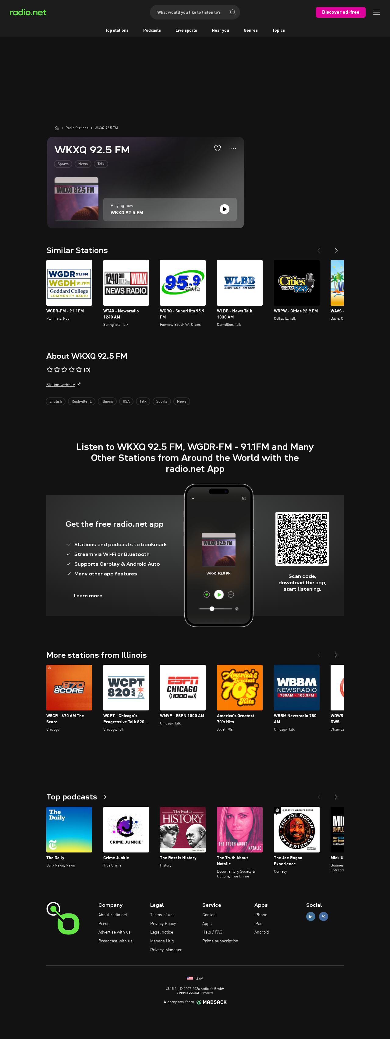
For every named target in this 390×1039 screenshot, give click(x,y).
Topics (278, 30)
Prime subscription (220, 941)
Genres (251, 30)
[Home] (56, 128)
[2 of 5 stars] (57, 369)
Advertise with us (114, 932)
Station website (60, 385)
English (55, 402)
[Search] (232, 12)
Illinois (107, 402)
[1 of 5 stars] (49, 369)
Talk (101, 164)
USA (126, 402)
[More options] (233, 148)
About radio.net (112, 915)
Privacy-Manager (166, 950)
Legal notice (161, 932)
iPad (258, 924)
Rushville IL (82, 402)
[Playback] (224, 209)
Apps (207, 924)
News (83, 164)
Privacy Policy (163, 924)
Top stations (117, 30)
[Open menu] (376, 12)
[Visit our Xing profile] (323, 916)
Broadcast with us (115, 941)
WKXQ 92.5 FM (127, 213)
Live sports (186, 30)
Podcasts (152, 30)
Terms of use (162, 915)
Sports (63, 164)
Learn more (88, 595)
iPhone (260, 915)
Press (103, 924)
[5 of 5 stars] (79, 369)
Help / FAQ (212, 932)
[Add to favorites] (217, 148)
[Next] (336, 247)
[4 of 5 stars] (71, 369)
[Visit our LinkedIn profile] (310, 916)
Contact (209, 915)
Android (261, 932)
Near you (220, 30)
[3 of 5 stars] (64, 369)
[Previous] (318, 247)
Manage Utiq (162, 941)
